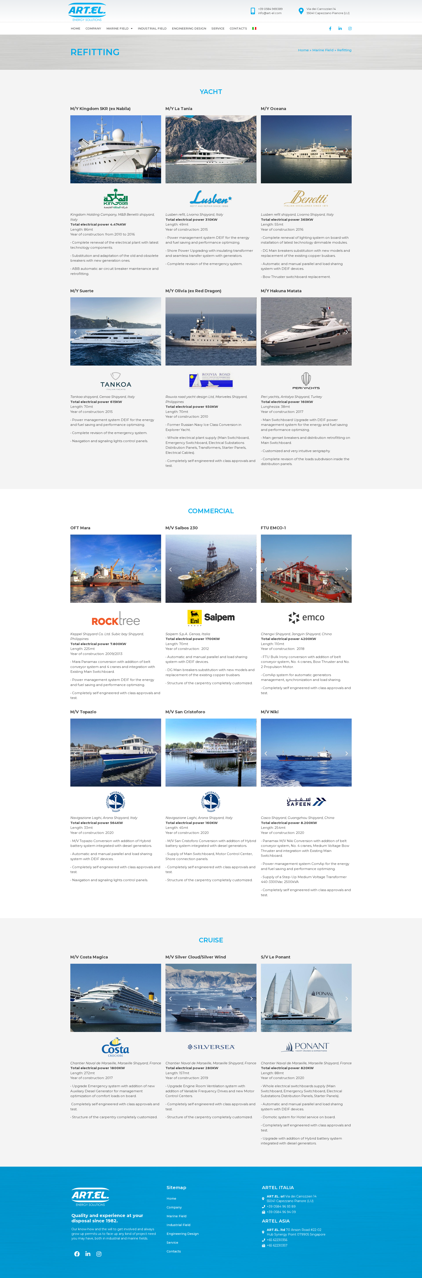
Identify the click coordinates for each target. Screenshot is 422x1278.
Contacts (238, 28)
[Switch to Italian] (254, 28)
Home (75, 28)
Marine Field (117, 28)
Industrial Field (152, 28)
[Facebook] (76, 1253)
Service (217, 28)
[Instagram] (350, 28)
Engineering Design (189, 28)
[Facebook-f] (330, 28)
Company (93, 28)
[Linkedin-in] (340, 28)
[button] (75, 150)
